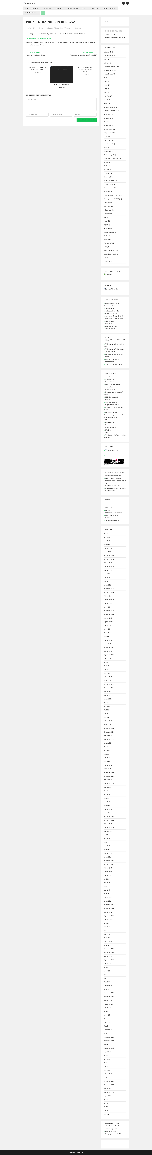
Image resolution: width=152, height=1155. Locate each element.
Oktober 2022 (108, 651)
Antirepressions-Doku (112, 311)
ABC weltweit (109, 321)
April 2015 (107, 978)
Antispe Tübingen (110, 1131)
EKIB (107, 397)
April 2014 (107, 1022)
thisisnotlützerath (109, 232)
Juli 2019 (106, 791)
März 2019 (107, 805)
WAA (105, 247)
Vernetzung (107, 243)
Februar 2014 (108, 1029)
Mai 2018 (106, 842)
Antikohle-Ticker (110, 377)
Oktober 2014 (108, 1000)
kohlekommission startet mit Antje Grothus (85, 69)
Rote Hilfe (108, 323)
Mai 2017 (106, 886)
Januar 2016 (107, 945)
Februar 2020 (108, 765)
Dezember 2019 (109, 772)
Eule (105, 81)
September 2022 (109, 655)
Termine (67, 28)
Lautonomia (109, 425)
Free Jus (106, 96)
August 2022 (108, 658)
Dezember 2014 (109, 993)
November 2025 (109, 559)
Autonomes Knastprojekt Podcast (115, 318)
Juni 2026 (107, 537)
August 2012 (108, 1096)
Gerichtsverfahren (109, 107)
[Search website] (43, 13)
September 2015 (109, 960)
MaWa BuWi (107, 151)
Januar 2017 (107, 901)
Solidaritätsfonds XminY (112, 520)
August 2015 (108, 963)
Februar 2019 (108, 809)
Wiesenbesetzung (109, 254)
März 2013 (107, 1070)
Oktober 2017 (108, 868)
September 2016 (109, 916)
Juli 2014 (106, 1011)
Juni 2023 (107, 629)
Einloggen (72, 1152)
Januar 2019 (107, 813)
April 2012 (107, 1110)
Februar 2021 (108, 721)
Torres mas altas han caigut (113, 364)
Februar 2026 (108, 548)
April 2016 (107, 934)
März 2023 (107, 636)
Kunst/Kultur (107, 140)
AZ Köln (107, 510)
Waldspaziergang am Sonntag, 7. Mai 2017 (37, 68)
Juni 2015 (107, 971)
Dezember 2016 (109, 905)
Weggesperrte (109, 308)
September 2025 (109, 566)
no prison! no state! (111, 326)
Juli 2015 (106, 967)
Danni (105, 77)
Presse (106, 173)
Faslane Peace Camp (112, 359)
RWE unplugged (110, 427)
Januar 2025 (107, 585)
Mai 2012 (106, 1107)
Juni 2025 (107, 574)
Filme (105, 85)
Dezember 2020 (109, 728)
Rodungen (107, 191)
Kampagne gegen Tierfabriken (114, 1134)
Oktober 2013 (108, 1044)
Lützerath (106, 147)
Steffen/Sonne (108, 213)
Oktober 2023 (108, 618)
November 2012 (109, 1085)
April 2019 (107, 802)
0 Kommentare (78, 28)
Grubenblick (107, 114)
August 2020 (108, 743)
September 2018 (109, 827)
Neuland (106, 162)
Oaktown (106, 169)
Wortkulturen (109, 435)
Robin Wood (109, 518)
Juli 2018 (106, 835)
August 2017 (108, 875)
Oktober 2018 (108, 824)
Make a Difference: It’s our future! (115, 488)
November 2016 (109, 908)
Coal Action (109, 387)
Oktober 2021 (108, 691)
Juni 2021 (107, 706)
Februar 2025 (108, 581)
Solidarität (107, 210)
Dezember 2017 (109, 860)
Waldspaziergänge (109, 250)
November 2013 (109, 1041)
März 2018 (107, 849)
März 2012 (107, 1114)
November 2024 (109, 592)
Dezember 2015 (109, 949)
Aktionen (106, 52)
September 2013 (109, 1048)
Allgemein (41, 28)
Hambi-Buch (107, 118)
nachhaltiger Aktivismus (111, 158)
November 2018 (109, 820)
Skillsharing (107, 206)
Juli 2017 (106, 879)
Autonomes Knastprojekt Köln (114, 316)
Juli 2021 (106, 702)
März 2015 (107, 982)
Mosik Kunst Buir (110, 491)
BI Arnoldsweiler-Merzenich (114, 513)
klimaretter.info (109, 422)
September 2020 (109, 739)
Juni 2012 (107, 1103)
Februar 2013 (108, 1074)
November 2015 (109, 952)
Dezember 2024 (109, 588)
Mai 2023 (106, 633)
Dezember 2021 (109, 684)
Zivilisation (107, 261)
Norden (106, 166)
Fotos (105, 92)
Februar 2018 (108, 853)
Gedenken (107, 103)
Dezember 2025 (109, 555)
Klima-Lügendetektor (111, 412)
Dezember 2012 (109, 1081)
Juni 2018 (107, 838)
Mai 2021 (106, 710)
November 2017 (109, 864)
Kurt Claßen (107, 144)
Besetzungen (108, 70)
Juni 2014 (107, 1015)
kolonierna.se (109, 361)
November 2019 (109, 776)
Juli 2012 (106, 1099)
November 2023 (109, 614)
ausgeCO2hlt (109, 379)
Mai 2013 (106, 1063)
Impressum (80, 1152)
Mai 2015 (106, 974)
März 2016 (107, 938)
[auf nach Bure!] (111, 450)
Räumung (107, 177)
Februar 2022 (108, 677)
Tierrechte (107, 239)
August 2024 (108, 603)
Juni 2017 (107, 882)
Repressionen (59, 28)
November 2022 (109, 647)
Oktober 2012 (108, 1088)
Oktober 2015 (108, 956)
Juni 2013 (107, 1059)
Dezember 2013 (109, 1037)
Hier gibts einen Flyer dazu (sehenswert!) (38, 38)
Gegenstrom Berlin (111, 402)
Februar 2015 (108, 985)
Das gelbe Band (110, 389)
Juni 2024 (107, 607)
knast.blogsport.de (111, 313)
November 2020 (109, 732)
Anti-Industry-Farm (111, 1129)
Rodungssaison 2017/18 (111, 195)
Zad (105, 258)
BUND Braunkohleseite (112, 384)
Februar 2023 (108, 640)
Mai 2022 (106, 666)
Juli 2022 (106, 662)
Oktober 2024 (108, 596)
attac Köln (108, 507)
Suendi (106, 217)
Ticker (105, 235)
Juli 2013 (106, 1055)
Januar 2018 (107, 857)
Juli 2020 (106, 746)
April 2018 (107, 846)
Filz (105, 89)
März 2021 (107, 717)
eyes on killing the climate (113, 478)
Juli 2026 (106, 533)
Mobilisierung (49, 28)
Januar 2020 (107, 769)
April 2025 (107, 577)
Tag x (105, 224)
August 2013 (108, 1052)
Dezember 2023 (109, 610)
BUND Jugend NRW (111, 515)
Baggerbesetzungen (110, 66)
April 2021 (107, 713)
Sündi (105, 221)
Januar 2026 (107, 552)
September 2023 (109, 622)
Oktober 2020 (108, 735)
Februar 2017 (108, 897)
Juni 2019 (107, 794)
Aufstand (106, 63)
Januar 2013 (107, 1077)
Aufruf (105, 59)
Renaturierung (108, 184)
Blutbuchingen (108, 74)
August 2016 (108, 919)
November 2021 (109, 688)
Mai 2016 (106, 930)
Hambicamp (107, 125)
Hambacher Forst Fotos (112, 486)
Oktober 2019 (108, 780)
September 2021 (109, 695)
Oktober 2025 (108, 563)
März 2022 (107, 673)
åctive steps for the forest (113, 475)
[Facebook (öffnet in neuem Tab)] (127, 3)
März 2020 (107, 761)
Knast (105, 136)
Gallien (106, 100)
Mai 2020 (106, 754)
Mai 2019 (106, 798)
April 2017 (107, 890)
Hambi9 (106, 122)
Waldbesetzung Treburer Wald (114, 349)
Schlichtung (107, 202)
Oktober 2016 (108, 912)
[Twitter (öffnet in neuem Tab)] (123, 3)
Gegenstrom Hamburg (112, 404)
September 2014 (109, 1004)
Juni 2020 (107, 750)
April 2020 (107, 757)
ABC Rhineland (110, 328)
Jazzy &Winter (108, 133)
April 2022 (107, 669)
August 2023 (108, 625)
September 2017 (109, 871)
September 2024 (109, 599)
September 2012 (109, 1092)
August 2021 (108, 699)
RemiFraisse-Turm (109, 180)
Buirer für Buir (109, 382)
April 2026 (107, 541)
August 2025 (108, 570)
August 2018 (108, 831)
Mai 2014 (106, 1018)
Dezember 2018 (109, 816)
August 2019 (108, 787)
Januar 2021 (107, 724)
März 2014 (107, 1026)
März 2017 (107, 894)
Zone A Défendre (110, 351)
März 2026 (107, 544)
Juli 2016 (106, 923)
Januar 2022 (107, 680)
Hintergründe (108, 129)
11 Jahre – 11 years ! (61, 85)
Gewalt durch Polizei (110, 111)
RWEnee (108, 430)
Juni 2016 (107, 927)
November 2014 (109, 996)
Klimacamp (108, 420)
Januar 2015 (107, 989)
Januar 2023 (107, 644)
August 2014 (108, 1007)
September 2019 (109, 783)
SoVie (107, 432)
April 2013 (107, 1066)
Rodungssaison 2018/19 (111, 199)
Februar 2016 (108, 941)
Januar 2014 (107, 1033)
